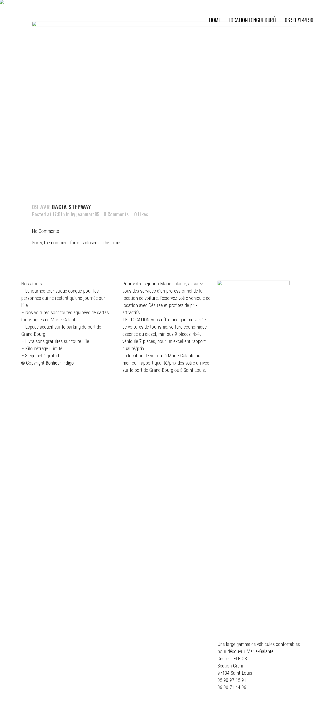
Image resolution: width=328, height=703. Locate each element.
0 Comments (116, 214)
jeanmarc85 (87, 214)
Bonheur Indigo (60, 363)
